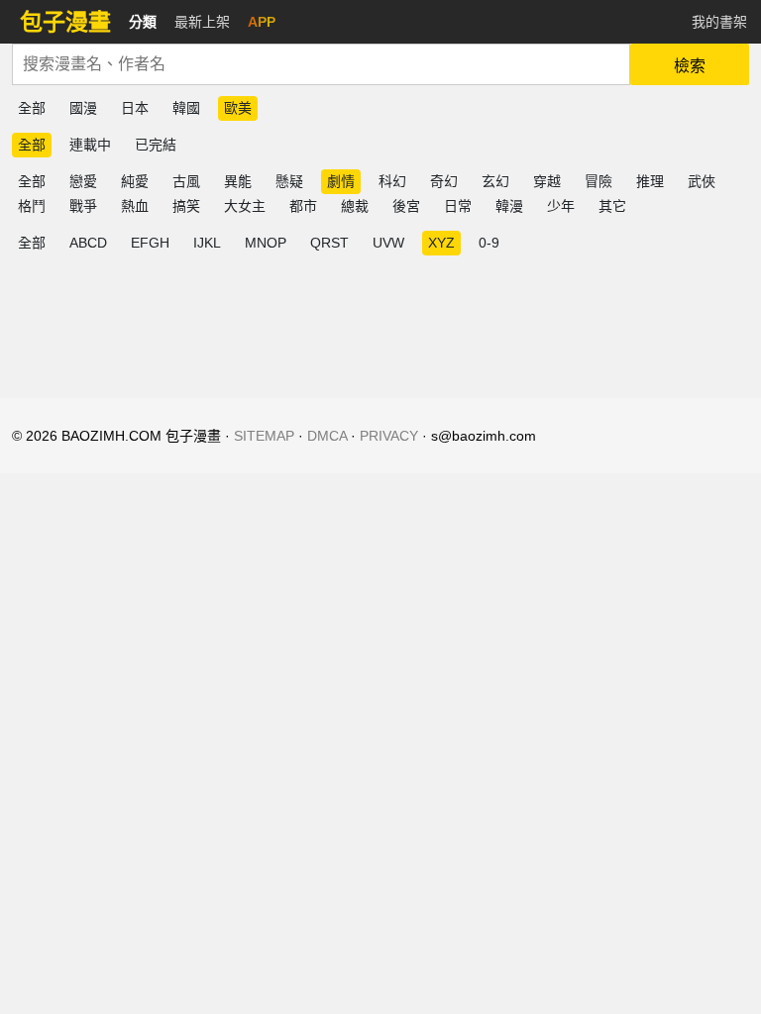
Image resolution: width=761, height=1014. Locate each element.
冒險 (598, 181)
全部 (32, 108)
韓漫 (509, 206)
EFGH (150, 243)
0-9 (489, 243)
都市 (303, 206)
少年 (561, 206)
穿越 (547, 181)
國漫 (83, 108)
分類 (143, 22)
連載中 (90, 144)
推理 (650, 181)
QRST (329, 243)
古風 (186, 181)
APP (261, 22)
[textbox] (321, 64)
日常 (458, 206)
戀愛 (83, 181)
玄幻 (495, 181)
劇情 (341, 181)
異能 (238, 181)
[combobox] (321, 64)
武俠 (701, 181)
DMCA (327, 436)
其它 (612, 206)
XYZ (441, 243)
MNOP (265, 243)
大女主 (245, 206)
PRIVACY (389, 436)
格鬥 (32, 206)
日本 (135, 108)
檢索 (690, 65)
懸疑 (289, 181)
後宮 (406, 206)
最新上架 (202, 22)
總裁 (355, 206)
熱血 (135, 206)
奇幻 (444, 181)
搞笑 (186, 206)
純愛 (135, 181)
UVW (388, 243)
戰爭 (83, 206)
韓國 (186, 108)
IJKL (207, 243)
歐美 (238, 108)
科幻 (392, 181)
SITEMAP (264, 436)
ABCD (88, 243)
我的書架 (719, 22)
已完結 (155, 144)
